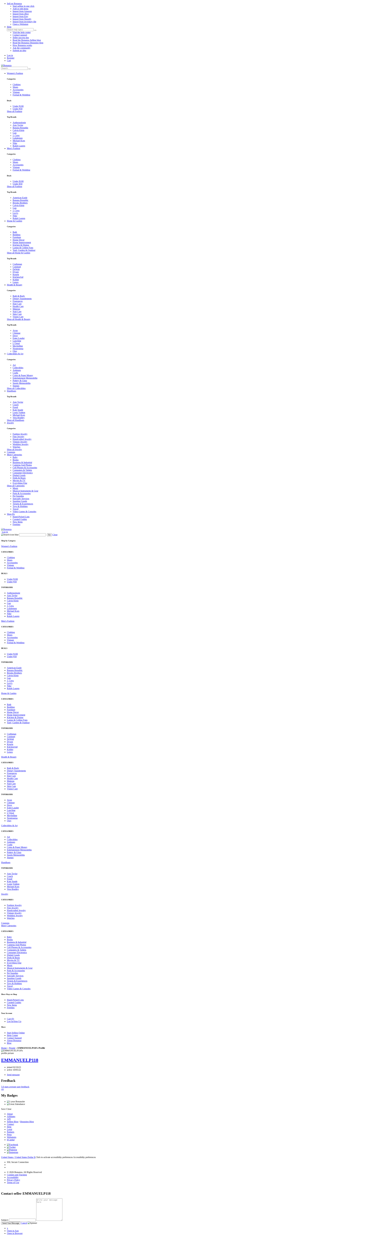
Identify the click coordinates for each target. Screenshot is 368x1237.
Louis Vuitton (19, 412)
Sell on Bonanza (14, 3)
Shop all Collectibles (16, 388)
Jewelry (10, 423)
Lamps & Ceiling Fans (23, 247)
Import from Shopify (22, 19)
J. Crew (16, 135)
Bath (15, 232)
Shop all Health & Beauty (18, 319)
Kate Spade (18, 410)
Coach (16, 404)
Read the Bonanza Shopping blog (28, 42)
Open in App (13, 1231)
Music (15, 488)
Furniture (17, 237)
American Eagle (20, 197)
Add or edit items (20, 8)
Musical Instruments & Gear (25, 491)
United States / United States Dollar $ (18, 1157)
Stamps (16, 386)
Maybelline (18, 346)
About (10, 1114)
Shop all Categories (16, 485)
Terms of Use (13, 1182)
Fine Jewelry (18, 436)
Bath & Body (19, 296)
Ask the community (21, 48)
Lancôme (17, 341)
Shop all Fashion (14, 111)
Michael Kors (19, 140)
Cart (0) (10, 1019)
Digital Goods (19, 475)
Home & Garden (14, 221)
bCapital (11, 1139)
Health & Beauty (14, 285)
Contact (10, 1124)
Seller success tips (21, 37)
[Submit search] (35, 30)
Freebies (16, 524)
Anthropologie (19, 122)
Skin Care (17, 314)
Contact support (20, 35)
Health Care (18, 306)
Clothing (17, 84)
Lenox (16, 282)
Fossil (15, 407)
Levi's (15, 213)
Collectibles (18, 367)
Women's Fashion (15, 73)
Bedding (16, 234)
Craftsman (17, 264)
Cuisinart (17, 266)
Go (49, 535)
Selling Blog (12, 1121)
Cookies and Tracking (17, 1175)
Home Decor (18, 240)
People (12, 1048)
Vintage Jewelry (20, 442)
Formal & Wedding (21, 95)
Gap (15, 133)
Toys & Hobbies (20, 506)
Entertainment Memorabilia (25, 378)
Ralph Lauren (19, 146)
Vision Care (18, 316)
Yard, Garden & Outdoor (24, 250)
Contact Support (14, 1038)
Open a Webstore (20, 24)
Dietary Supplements (22, 298)
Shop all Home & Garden (18, 253)
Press (9, 1134)
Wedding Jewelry (20, 444)
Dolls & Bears (19, 478)
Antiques (17, 370)
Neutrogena (18, 348)
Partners (10, 1132)
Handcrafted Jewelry (22, 439)
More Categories (14, 454)
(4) (15, 1088)
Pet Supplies (18, 496)
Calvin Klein (18, 130)
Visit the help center (22, 32)
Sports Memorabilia (21, 383)
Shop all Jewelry (14, 449)
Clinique (16, 333)
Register (10, 58)
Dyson (16, 272)
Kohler (16, 279)
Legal (9, 1129)
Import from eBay (21, 14)
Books (16, 460)
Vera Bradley (19, 417)
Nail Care (17, 311)
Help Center (12, 1035)
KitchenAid (18, 277)
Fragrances (18, 301)
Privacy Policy (13, 1180)
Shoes (15, 87)
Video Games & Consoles (24, 511)
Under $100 (18, 106)
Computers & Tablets (22, 470)
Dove (15, 335)
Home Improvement (22, 242)
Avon (15, 330)
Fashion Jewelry (20, 434)
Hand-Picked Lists (21, 516)
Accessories (18, 89)
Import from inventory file (24, 21)
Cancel (24, 1223)
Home (4, 1048)
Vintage (16, 92)
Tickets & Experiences (23, 504)
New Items (18, 522)
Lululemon (18, 138)
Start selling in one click (23, 6)
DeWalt (16, 269)
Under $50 (17, 109)
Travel (15, 509)
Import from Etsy (20, 16)
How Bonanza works (22, 45)
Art (14, 365)
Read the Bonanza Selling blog (27, 40)
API (9, 1119)
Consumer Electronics (23, 473)
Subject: (4, 1220)
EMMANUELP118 (19, 1060)
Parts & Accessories (22, 493)
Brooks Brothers (20, 203)
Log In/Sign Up (14, 1021)
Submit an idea (19, 50)
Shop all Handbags (15, 420)
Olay (15, 351)
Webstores (11, 1137)
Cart (9, 60)
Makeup (16, 309)
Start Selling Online (16, 1033)
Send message (13, 1074)
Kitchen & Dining (21, 245)
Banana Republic (20, 127)
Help (9, 27)
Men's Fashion (13, 148)
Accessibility (13, 1177)
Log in (10, 55)
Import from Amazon (22, 11)
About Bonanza (14, 1040)
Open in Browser (15, 1233)
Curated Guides (20, 519)
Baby (15, 457)
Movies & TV (19, 480)
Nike (15, 143)
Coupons (11, 452)
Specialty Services (21, 498)
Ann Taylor (18, 125)
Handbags (11, 391)
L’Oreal (16, 343)
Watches (16, 447)
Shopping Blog (27, 1121)
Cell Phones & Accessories (25, 467)
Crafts (15, 373)
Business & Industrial (22, 462)
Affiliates (11, 1116)
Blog (9, 1043)
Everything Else (20, 483)
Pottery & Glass (20, 380)
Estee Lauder (19, 338)
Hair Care (17, 304)
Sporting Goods (20, 501)
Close (54, 534)
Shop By (11, 514)
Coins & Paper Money (23, 375)
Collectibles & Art (15, 354)
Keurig (16, 274)
